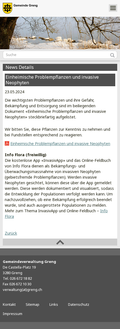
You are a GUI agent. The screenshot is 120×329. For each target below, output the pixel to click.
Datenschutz (78, 304)
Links (53, 304)
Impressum (12, 313)
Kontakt (9, 304)
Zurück (11, 233)
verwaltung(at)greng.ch (22, 289)
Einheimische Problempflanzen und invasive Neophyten (60, 143)
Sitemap (32, 304)
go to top (60, 242)
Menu (113, 8)
